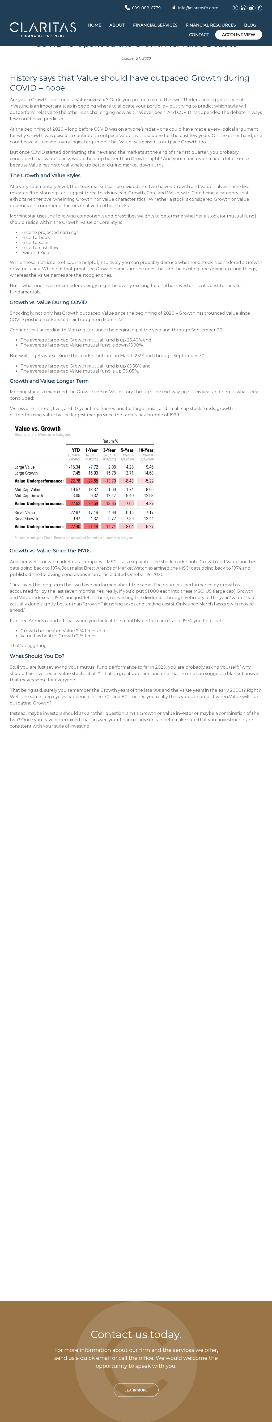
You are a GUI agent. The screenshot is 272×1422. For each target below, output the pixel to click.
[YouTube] (251, 8)
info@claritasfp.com (198, 7)
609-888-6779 (146, 7)
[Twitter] (235, 8)
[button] (94, 25)
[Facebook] (259, 8)
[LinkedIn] (243, 8)
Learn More (136, 1390)
